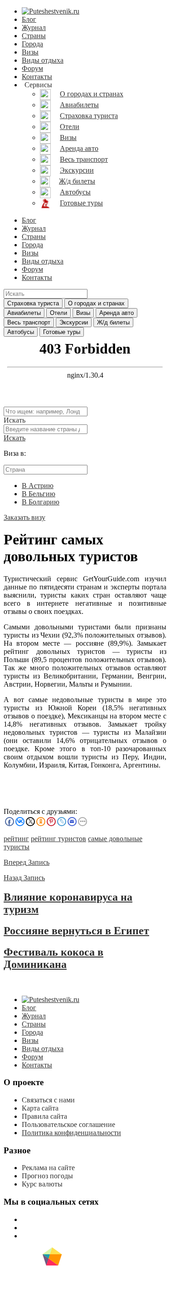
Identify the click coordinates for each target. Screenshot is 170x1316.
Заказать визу (24, 517)
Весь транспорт (28, 322)
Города (32, 44)
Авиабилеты (24, 312)
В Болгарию (40, 502)
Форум (32, 68)
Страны (34, 36)
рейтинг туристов (58, 838)
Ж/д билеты (113, 322)
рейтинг (16, 838)
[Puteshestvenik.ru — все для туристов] (50, 11)
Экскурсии (73, 322)
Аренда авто (116, 312)
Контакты (37, 76)
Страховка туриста (33, 303)
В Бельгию (38, 494)
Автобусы (20, 332)
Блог (29, 19)
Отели (58, 312)
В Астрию (37, 485)
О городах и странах (96, 303)
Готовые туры (61, 332)
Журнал (34, 27)
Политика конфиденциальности (71, 1133)
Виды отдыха (42, 60)
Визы (30, 52)
